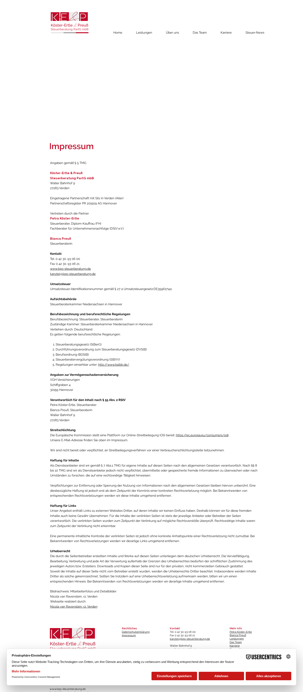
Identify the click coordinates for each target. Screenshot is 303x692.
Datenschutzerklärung (136, 631)
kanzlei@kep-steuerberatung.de (73, 274)
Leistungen (237, 638)
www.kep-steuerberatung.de (70, 269)
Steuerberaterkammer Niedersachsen (77, 304)
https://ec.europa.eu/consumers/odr (202, 435)
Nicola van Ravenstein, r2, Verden (73, 606)
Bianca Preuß (238, 635)
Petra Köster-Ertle (241, 631)
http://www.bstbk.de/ (113, 365)
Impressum (129, 635)
